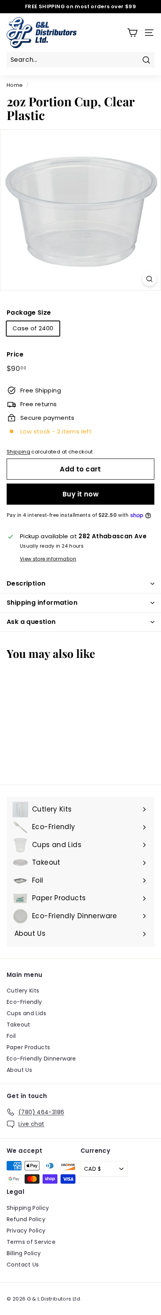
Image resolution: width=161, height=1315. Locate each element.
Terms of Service (31, 1242)
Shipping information (42, 602)
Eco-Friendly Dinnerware (41, 1058)
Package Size (29, 312)
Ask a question (31, 621)
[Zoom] (149, 279)
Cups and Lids (26, 1013)
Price (15, 354)
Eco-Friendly (24, 1002)
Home (15, 85)
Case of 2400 (33, 328)
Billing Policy (24, 1253)
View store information (48, 558)
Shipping (18, 451)
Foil (11, 1036)
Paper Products (28, 1047)
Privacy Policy (26, 1230)
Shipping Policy (28, 1208)
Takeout (18, 1024)
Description (26, 583)
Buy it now (80, 494)
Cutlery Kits (23, 990)
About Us (19, 1070)
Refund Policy (26, 1219)
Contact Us (23, 1264)
